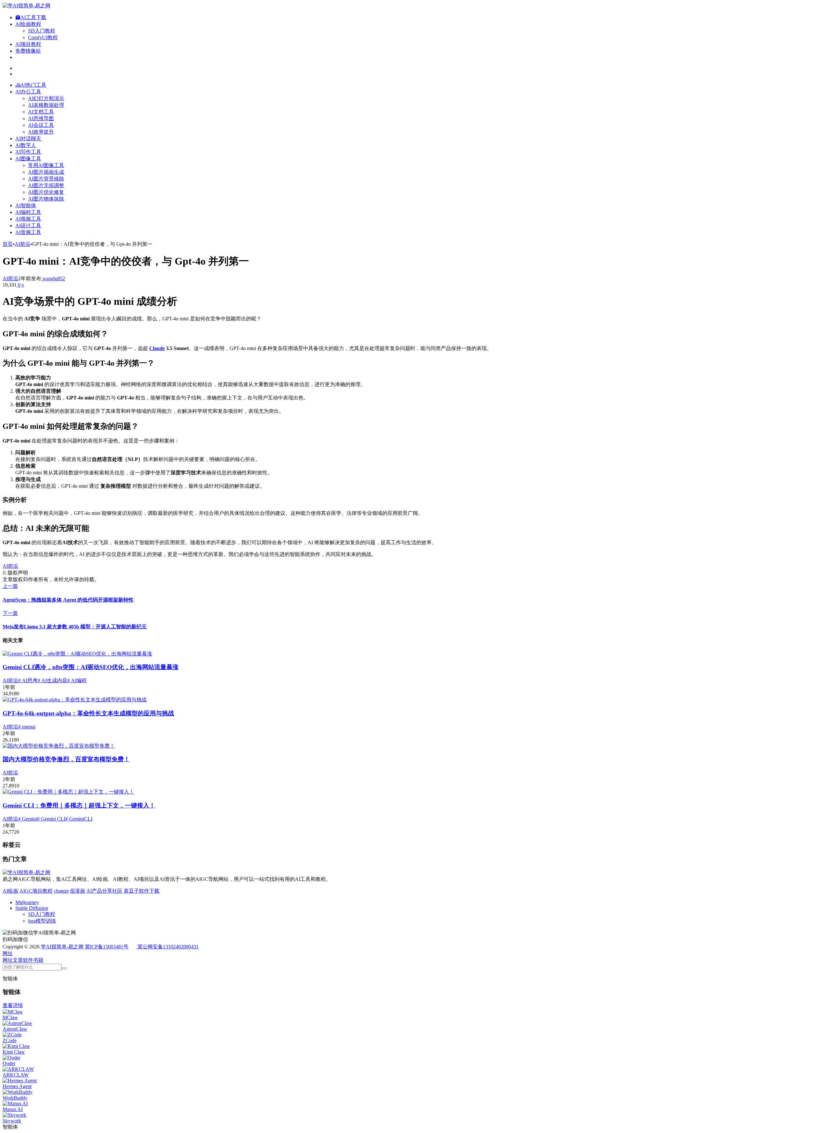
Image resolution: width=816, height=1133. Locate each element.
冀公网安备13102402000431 (168, 946)
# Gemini (27, 819)
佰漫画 (77, 891)
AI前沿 (22, 244)
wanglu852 (53, 278)
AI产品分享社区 (104, 891)
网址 (8, 960)
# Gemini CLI (51, 819)
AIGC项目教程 (36, 891)
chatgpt (61, 891)
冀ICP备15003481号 (106, 946)
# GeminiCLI (78, 819)
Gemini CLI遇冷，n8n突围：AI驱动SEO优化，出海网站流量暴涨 (90, 667)
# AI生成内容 (52, 680)
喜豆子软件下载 (141, 891)
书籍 (38, 960)
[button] (8, 953)
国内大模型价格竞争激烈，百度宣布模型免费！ (66, 759)
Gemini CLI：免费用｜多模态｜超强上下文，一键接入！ (79, 805)
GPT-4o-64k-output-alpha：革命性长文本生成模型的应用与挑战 (88, 713)
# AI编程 (77, 680)
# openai (26, 726)
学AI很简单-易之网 (62, 946)
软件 (28, 960)
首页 (8, 244)
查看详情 (13, 1005)
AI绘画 (10, 891)
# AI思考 (28, 680)
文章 (18, 960)
